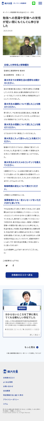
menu (40, 3)
